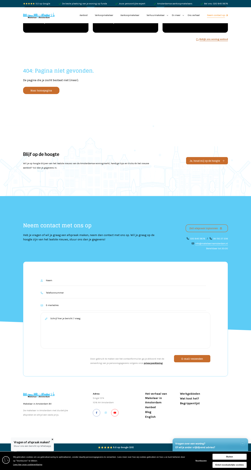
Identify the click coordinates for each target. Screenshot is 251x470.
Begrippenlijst (190, 403)
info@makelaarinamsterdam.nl (211, 243)
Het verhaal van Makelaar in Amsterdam (156, 398)
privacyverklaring (153, 363)
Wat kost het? (189, 398)
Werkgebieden (190, 393)
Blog (148, 412)
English (150, 416)
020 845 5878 (197, 238)
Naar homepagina (41, 91)
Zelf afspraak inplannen (203, 228)
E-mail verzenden (192, 359)
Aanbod (150, 407)
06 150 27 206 (220, 238)
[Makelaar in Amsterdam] (38, 15)
